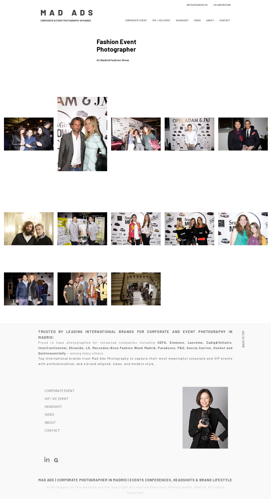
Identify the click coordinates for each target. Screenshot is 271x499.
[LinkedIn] (47, 459)
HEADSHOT (53, 406)
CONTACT (52, 430)
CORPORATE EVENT (59, 391)
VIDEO (49, 414)
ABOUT (50, 422)
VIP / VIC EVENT (56, 399)
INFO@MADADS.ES (197, 4)
